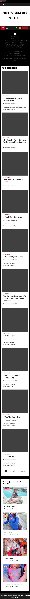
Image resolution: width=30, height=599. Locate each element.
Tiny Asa (6, 566)
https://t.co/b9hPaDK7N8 (20, 40)
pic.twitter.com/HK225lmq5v (18, 55)
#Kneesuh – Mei (9, 457)
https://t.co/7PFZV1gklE (17, 48)
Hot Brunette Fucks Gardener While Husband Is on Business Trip (14, 142)
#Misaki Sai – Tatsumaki (12, 217)
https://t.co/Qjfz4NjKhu (17, 46)
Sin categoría (6, 95)
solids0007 (14, 103)
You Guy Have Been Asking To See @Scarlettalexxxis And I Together (14, 298)
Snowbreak (7, 488)
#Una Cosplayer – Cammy (13, 257)
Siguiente (22, 471)
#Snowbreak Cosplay (10, 506)
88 (18, 471)
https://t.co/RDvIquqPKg (18, 44)
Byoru (5, 540)
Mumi (5, 514)
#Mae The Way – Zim (11, 417)
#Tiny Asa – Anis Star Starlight (13, 584)
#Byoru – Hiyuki (8, 558)
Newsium (27, 595)
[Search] (17, 27)
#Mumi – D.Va (8, 532)
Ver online (25, 27)
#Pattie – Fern (8, 336)
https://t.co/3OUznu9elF (18, 42)
